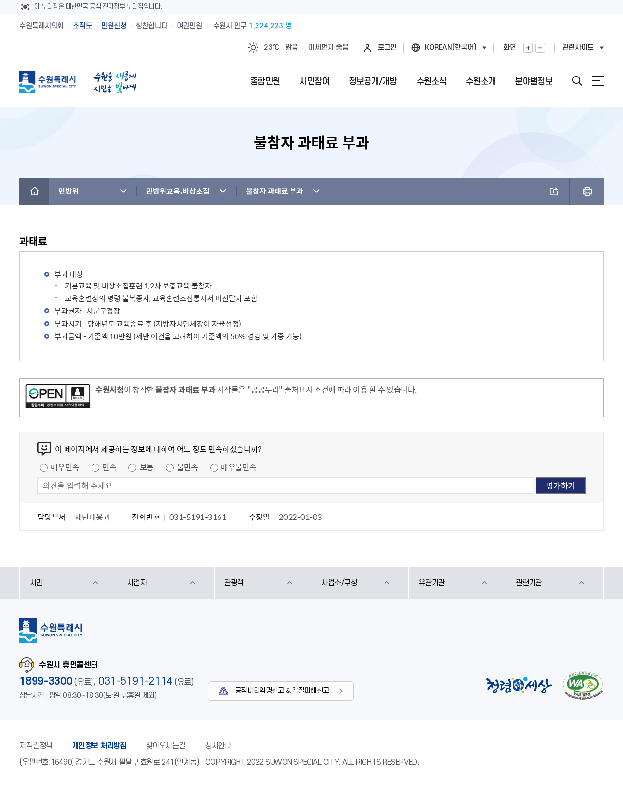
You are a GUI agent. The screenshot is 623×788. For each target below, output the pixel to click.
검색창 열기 (577, 81)
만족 (109, 467)
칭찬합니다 (151, 26)
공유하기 (553, 191)
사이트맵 (598, 81)
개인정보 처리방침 (99, 745)
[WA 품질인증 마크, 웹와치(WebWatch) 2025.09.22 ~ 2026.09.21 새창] (583, 685)
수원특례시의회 (41, 26)
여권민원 (189, 26)
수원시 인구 (252, 26)
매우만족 (65, 467)
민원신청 (114, 26)
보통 (147, 467)
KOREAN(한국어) (450, 47)
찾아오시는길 (165, 745)
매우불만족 (239, 467)
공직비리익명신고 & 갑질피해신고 (282, 691)
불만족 (187, 467)
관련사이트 (578, 47)
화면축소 (540, 48)
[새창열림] (58, 398)
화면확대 (528, 48)
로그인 (387, 47)
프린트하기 (587, 191)
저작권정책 (36, 745)
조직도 (82, 26)
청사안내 (218, 745)
